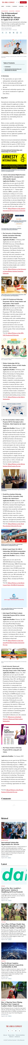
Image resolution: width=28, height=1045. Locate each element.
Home (2, 6)
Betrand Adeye (4, 977)
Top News (8, 6)
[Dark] (16, 2)
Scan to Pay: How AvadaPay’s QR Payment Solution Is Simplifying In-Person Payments (12, 890)
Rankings (15, 6)
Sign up (5, 1035)
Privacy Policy (11, 1035)
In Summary (8, 66)
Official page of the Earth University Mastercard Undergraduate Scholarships (13, 719)
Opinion (3, 886)
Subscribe (23, 2)
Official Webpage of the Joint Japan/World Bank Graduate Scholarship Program (13, 643)
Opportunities (4, 840)
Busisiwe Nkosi (4, 1014)
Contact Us (17, 1036)
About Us (11, 1036)
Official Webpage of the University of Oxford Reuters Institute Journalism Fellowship (14, 271)
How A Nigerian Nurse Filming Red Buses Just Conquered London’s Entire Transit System (12, 1004)
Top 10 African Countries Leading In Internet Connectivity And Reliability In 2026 (12, 965)
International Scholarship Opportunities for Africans (10, 843)
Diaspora (21, 6)
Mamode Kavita (4, 856)
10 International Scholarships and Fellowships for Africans (13, 69)
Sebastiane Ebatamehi (6, 28)
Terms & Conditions (20, 1035)
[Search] (18, 2)
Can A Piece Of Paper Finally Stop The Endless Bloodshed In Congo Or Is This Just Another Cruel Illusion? (13, 926)
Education (11, 11)
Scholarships (4, 11)
